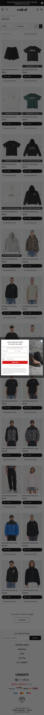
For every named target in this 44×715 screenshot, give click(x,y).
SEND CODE (15, 362)
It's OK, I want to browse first (15, 365)
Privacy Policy (8, 373)
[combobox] (5, 359)
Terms (11, 373)
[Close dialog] (42, 341)
